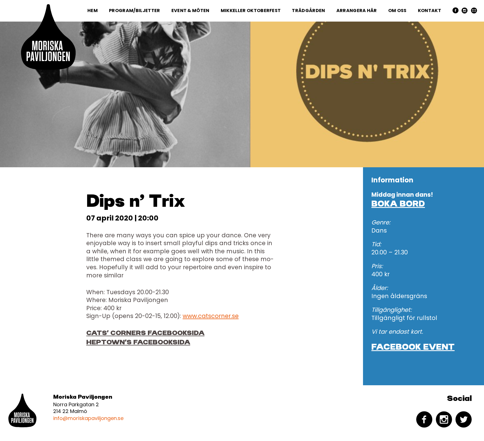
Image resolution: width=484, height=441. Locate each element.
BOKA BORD (398, 204)
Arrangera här (356, 10)
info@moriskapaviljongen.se (88, 418)
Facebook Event (413, 347)
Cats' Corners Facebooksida (145, 333)
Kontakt (429, 10)
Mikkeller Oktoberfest (251, 10)
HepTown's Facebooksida (138, 342)
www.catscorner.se (211, 316)
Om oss (397, 10)
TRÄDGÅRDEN (308, 10)
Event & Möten (190, 10)
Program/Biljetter (134, 10)
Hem (92, 10)
